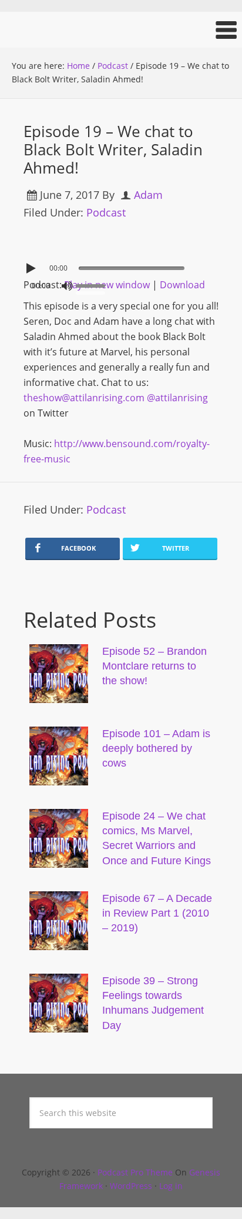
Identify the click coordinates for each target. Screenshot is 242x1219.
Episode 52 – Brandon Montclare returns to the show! (154, 666)
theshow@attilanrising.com (83, 397)
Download (182, 284)
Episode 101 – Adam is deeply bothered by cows (156, 748)
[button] (121, 30)
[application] (121, 265)
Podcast (106, 212)
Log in (171, 1185)
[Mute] (67, 286)
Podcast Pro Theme (135, 1172)
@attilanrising (177, 397)
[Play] (32, 268)
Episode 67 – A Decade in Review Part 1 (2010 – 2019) (157, 913)
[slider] (93, 284)
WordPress (131, 1185)
